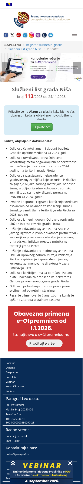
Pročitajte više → (44, 343)
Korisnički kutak (15, 386)
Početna (10, 363)
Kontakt (10, 391)
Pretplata (11, 377)
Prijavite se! (41, 127)
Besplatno (12, 372)
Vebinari (11, 382)
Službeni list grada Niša (25, 49)
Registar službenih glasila (44, 45)
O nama (10, 367)
